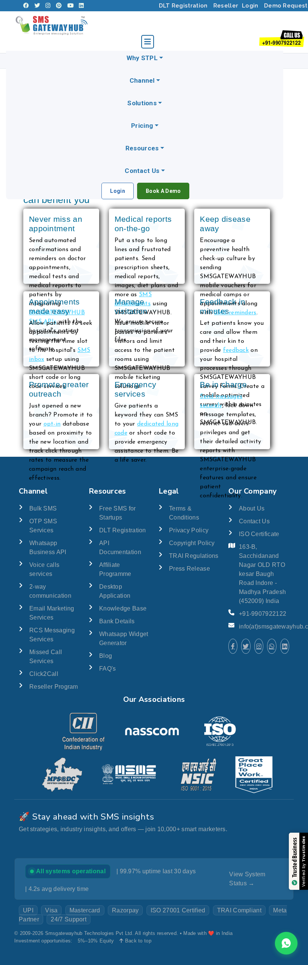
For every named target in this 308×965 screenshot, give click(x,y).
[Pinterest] (59, 5)
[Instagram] (47, 5)
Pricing (142, 125)
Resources (142, 148)
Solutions (142, 103)
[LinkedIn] (81, 5)
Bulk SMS (43, 508)
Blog (105, 656)
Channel (142, 80)
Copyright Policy (192, 543)
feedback (236, 350)
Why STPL (142, 58)
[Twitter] (37, 5)
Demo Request (286, 5)
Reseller (225, 5)
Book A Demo (163, 191)
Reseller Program (53, 686)
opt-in (52, 424)
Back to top (137, 941)
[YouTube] (70, 5)
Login (250, 5)
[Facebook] (26, 5)
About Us (251, 508)
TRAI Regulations (194, 556)
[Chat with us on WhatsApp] (286, 943)
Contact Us (142, 170)
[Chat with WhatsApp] (271, 646)
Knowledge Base (122, 608)
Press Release (189, 568)
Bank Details (117, 621)
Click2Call (43, 674)
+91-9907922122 (262, 614)
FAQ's (107, 668)
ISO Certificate (259, 534)
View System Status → (247, 878)
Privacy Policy (188, 530)
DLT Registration (183, 5)
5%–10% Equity (96, 941)
